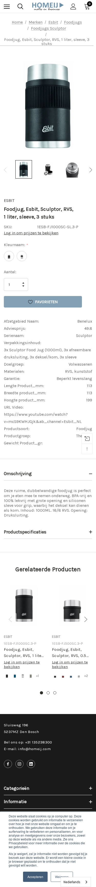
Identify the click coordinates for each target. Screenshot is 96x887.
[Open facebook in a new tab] (8, 764)
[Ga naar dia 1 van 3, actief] (41, 692)
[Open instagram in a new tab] (19, 764)
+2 (86, 676)
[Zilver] (23, 676)
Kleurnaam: (15, 244)
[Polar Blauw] (15, 676)
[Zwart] (7, 676)
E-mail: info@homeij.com (27, 749)
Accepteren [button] (35, 876)
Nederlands (71, 882)
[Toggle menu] (7, 6)
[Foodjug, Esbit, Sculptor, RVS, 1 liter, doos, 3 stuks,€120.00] (24, 605)
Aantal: (10, 271)
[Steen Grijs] (31, 676)
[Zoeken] (20, 6)
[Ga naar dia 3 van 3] (54, 692)
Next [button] (90, 170)
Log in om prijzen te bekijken (31, 233)
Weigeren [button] (62, 876)
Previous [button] (5, 170)
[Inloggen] (73, 6)
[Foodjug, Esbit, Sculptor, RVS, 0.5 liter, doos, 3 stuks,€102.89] (72, 605)
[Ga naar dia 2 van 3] (48, 692)
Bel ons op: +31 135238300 (28, 742)
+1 (37, 676)
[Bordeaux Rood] (63, 676)
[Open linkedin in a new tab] (31, 764)
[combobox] (76, 882)
